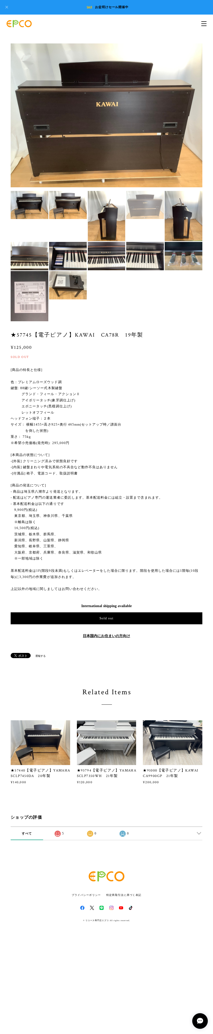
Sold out (106, 618)
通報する (40, 655)
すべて (27, 833)
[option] (106, 115)
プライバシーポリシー (86, 895)
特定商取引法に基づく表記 (123, 895)
